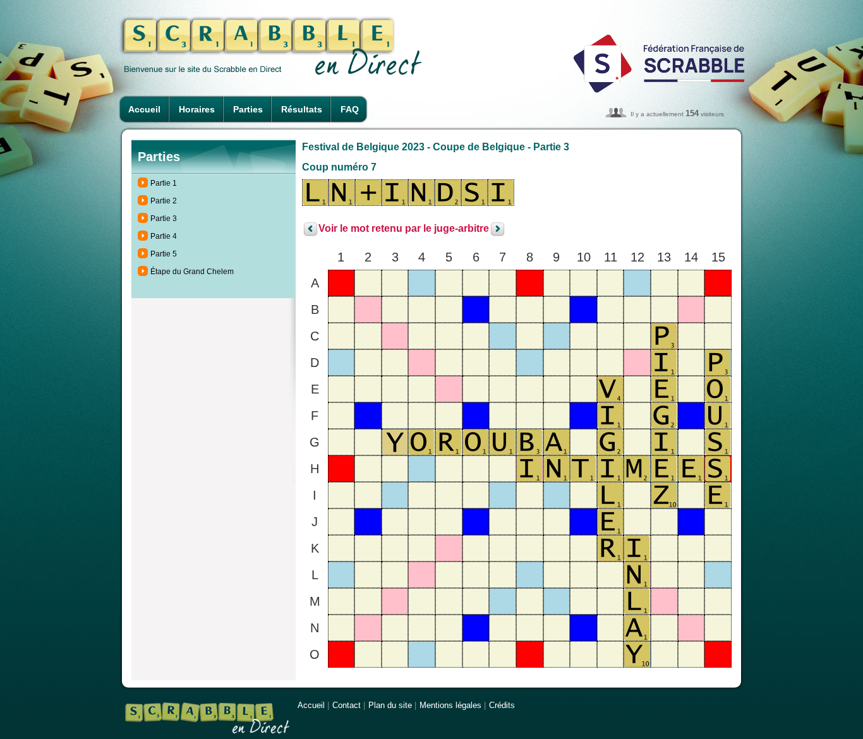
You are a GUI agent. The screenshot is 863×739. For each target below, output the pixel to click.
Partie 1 (163, 183)
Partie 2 (163, 200)
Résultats (301, 109)
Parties (248, 109)
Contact (346, 705)
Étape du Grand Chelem (192, 271)
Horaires (197, 109)
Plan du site (390, 705)
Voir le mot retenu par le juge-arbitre (403, 229)
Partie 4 (163, 236)
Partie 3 (163, 218)
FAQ (350, 109)
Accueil (144, 109)
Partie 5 (163, 253)
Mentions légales (450, 705)
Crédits (502, 705)
